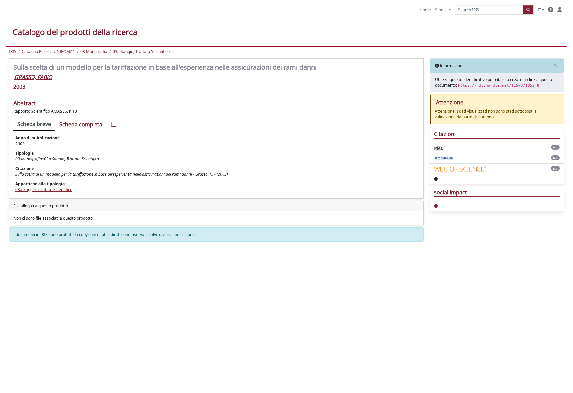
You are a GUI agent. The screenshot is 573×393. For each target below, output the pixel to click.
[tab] (114, 124)
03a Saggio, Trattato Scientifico (141, 51)
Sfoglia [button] (441, 10)
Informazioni (451, 65)
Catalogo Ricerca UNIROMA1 (48, 51)
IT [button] (539, 10)
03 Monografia (93, 51)
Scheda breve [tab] (34, 124)
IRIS (12, 51)
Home (425, 10)
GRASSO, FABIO (33, 77)
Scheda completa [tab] (80, 124)
